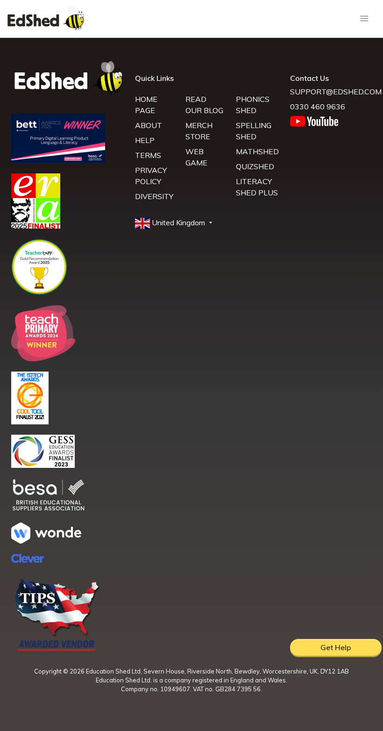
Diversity (154, 196)
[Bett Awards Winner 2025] (58, 160)
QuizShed (255, 166)
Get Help (335, 647)
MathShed (257, 151)
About (148, 125)
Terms (148, 155)
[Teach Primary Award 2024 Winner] (43, 358)
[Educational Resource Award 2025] (35, 225)
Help (145, 140)
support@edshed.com (336, 91)
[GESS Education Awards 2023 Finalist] (43, 465)
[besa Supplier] (48, 509)
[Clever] (27, 560)
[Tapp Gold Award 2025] (39, 292)
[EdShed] (67, 78)
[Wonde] (46, 540)
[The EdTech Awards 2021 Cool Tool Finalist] (30, 421)
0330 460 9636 (317, 106)
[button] (174, 223)
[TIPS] (57, 650)
